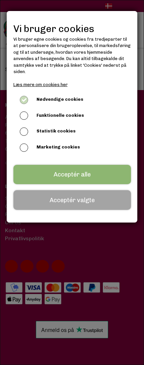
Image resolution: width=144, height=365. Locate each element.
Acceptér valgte (72, 200)
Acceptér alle (72, 174)
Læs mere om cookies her (40, 84)
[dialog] (72, 182)
